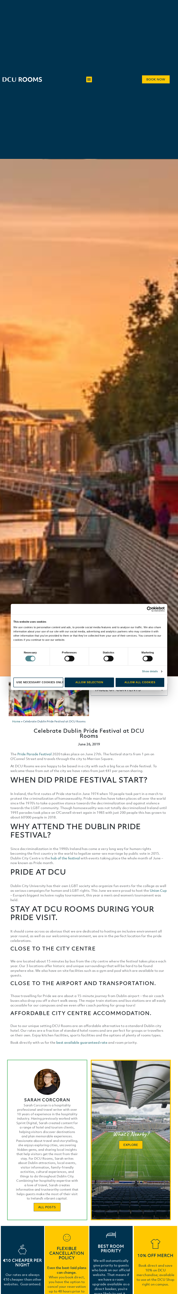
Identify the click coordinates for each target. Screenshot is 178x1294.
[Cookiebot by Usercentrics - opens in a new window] (149, 609)
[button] (89, 79)
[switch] (69, 658)
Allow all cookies (139, 682)
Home (16, 721)
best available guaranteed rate (81, 1042)
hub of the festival (65, 858)
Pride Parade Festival (34, 754)
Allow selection (89, 682)
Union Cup (158, 890)
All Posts (47, 1207)
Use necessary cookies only (39, 682)
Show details (150, 671)
